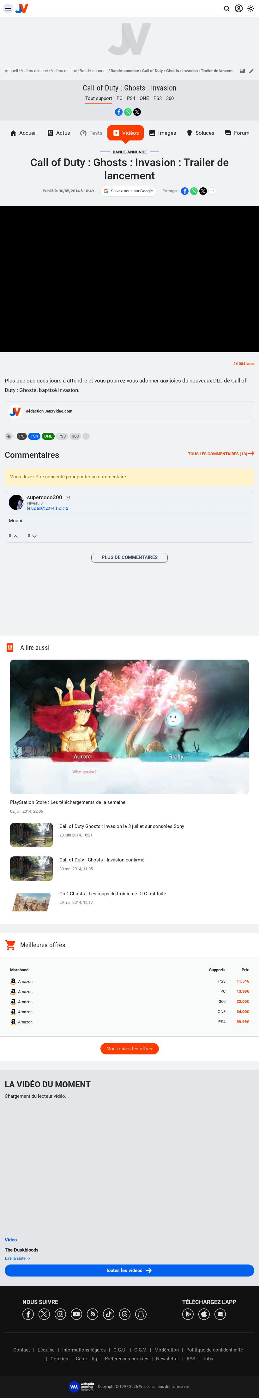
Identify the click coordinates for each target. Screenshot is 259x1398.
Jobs (208, 1359)
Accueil (11, 70)
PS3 (158, 98)
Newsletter (167, 1359)
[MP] (67, 497)
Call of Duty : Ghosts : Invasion (130, 88)
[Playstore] (188, 1314)
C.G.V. (140, 1350)
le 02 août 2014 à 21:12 (47, 508)
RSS (191, 1359)
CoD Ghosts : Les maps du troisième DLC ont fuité (112, 894)
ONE (144, 98)
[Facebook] (28, 1314)
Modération (166, 1350)
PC (120, 98)
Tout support (98, 98)
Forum (242, 133)
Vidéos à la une (34, 70)
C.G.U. (120, 1350)
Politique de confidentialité (214, 1350)
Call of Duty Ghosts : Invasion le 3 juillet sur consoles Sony (121, 826)
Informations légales (84, 1350)
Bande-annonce (94, 70)
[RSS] (92, 1314)
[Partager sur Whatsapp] (128, 112)
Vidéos (130, 133)
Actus (63, 133)
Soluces (205, 133)
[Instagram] (60, 1314)
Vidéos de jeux (64, 70)
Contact (21, 1350)
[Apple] (204, 1314)
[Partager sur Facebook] (119, 112)
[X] (44, 1314)
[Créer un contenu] (251, 71)
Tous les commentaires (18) (217, 453)
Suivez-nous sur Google (132, 191)
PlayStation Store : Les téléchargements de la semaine (67, 802)
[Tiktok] (108, 1314)
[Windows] (220, 1314)
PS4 (131, 98)
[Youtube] (76, 1314)
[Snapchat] (141, 1314)
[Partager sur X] (137, 112)
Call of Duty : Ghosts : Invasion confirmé (101, 860)
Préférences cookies (126, 1359)
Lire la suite (16, 1258)
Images (167, 133)
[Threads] (124, 1314)
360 (170, 98)
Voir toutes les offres (129, 1049)
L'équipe (46, 1350)
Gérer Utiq (86, 1359)
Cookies (59, 1359)
